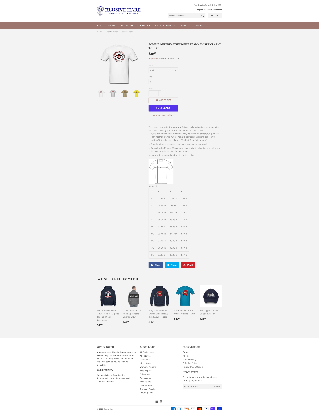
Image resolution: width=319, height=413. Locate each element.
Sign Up (217, 386)
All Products (145, 356)
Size (150, 77)
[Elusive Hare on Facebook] (156, 402)
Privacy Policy (189, 359)
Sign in (200, 10)
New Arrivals (143, 25)
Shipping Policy (190, 363)
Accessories (145, 378)
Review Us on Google (193, 367)
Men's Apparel (146, 363)
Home (100, 25)
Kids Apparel (146, 370)
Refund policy (146, 392)
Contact (186, 352)
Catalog (111, 25)
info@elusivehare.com (118, 358)
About (199, 25)
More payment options (163, 115)
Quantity (152, 88)
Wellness (185, 25)
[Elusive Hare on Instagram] (161, 402)
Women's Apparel (148, 367)
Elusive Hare (108, 409)
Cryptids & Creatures (164, 25)
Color (151, 65)
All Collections (147, 352)
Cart (216, 15)
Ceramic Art (145, 359)
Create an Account (214, 10)
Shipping (153, 58)
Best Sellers (127, 25)
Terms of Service (148, 389)
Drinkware (145, 374)
